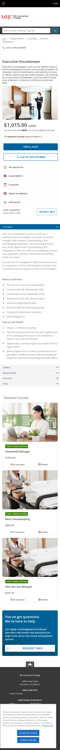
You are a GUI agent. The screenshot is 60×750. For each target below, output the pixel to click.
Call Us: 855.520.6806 (14, 47)
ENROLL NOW (30, 146)
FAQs (5, 383)
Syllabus (6, 367)
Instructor (7, 378)
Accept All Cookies (28, 733)
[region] (28, 726)
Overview (7, 226)
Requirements (9, 372)
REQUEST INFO (47, 211)
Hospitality (32, 38)
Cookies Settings (28, 740)
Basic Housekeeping (17, 519)
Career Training (15, 693)
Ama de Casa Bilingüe (18, 586)
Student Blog (35, 703)
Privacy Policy (47, 725)
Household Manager (17, 451)
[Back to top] (30, 675)
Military (12, 703)
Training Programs (16, 38)
